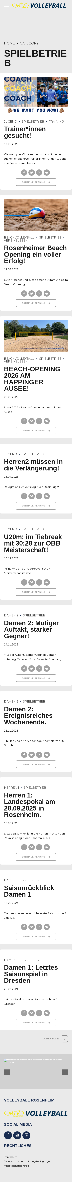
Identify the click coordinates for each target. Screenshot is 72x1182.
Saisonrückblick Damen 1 (29, 891)
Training (56, 121)
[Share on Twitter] (31, 172)
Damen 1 (11, 880)
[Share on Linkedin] (39, 172)
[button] (7, 1072)
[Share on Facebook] (24, 172)
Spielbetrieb (33, 121)
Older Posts (51, 1038)
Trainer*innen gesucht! (25, 132)
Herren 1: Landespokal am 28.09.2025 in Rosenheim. (29, 805)
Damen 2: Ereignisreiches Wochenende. (28, 716)
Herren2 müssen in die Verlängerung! (33, 465)
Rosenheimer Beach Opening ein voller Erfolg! (35, 254)
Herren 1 (11, 787)
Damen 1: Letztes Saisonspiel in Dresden (31, 974)
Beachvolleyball (19, 237)
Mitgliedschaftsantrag (16, 1165)
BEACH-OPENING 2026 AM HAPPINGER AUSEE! (32, 378)
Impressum (10, 1157)
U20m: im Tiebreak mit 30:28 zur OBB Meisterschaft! (33, 543)
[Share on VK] (47, 172)
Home (9, 43)
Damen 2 (11, 615)
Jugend (10, 121)
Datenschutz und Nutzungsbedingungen (27, 1161)
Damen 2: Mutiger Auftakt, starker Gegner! (31, 629)
